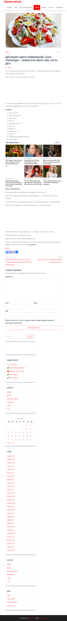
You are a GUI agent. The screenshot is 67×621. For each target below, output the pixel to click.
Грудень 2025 (10, 469)
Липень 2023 (10, 513)
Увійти (8, 595)
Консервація (59, 7)
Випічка (43, 7)
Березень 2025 (11, 493)
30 (27, 440)
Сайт (6, 311)
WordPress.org (11, 605)
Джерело (7, 248)
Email (36, 303)
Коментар (9, 276)
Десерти (50, 7)
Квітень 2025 (10, 489)
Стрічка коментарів (12, 602)
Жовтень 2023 (11, 506)
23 (27, 436)
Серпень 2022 (11, 543)
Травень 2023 (10, 520)
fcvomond (9, 67)
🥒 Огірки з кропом (12, 378)
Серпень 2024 (11, 500)
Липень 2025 (10, 479)
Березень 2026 (11, 463)
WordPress (31, 618)
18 (8, 436)
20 (15, 436)
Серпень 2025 (11, 476)
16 (27, 432)
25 (8, 440)
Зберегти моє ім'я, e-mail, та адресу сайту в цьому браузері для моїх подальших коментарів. (29, 321)
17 (30, 432)
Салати (37, 7)
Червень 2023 (11, 516)
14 (19, 432)
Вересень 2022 (11, 540)
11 (8, 432)
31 (30, 440)
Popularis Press (43, 618)
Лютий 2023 (10, 530)
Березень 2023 (11, 527)
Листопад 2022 (11, 533)
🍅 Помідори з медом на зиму (15, 371)
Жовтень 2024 (11, 496)
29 (23, 440)
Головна (9, 7)
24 (30, 436)
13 (15, 432)
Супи (15, 7)
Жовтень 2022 (11, 537)
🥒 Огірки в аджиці (12, 374)
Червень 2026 (11, 456)
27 (15, 440)
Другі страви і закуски (25, 7)
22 (23, 436)
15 (23, 432)
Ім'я (7, 303)
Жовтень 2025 (11, 473)
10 (30, 429)
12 (12, 432)
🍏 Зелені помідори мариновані (16, 368)
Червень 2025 (11, 483)
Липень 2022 (10, 547)
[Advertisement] (33, 90)
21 (19, 436)
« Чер (8, 443)
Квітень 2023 (10, 523)
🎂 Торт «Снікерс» (12, 364)
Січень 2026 (10, 466)
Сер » (12, 443)
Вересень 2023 (11, 510)
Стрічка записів (11, 599)
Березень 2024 (11, 503)
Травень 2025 (10, 486)
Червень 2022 (11, 550)
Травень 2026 (10, 459)
